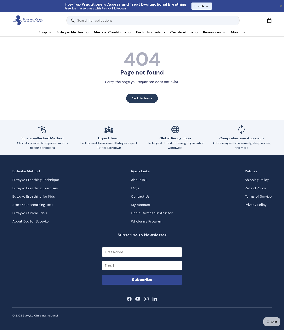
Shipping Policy (257, 180)
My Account (141, 204)
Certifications (182, 32)
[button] (269, 20)
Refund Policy (255, 188)
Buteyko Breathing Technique (35, 180)
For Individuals (148, 32)
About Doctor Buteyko (30, 221)
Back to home (142, 98)
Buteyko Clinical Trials (29, 213)
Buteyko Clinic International (40, 315)
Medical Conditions (110, 32)
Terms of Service (258, 196)
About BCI (139, 180)
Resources (212, 32)
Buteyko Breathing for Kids (33, 196)
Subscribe (142, 279)
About (235, 32)
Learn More (202, 6)
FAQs (135, 188)
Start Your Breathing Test (32, 204)
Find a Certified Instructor (152, 213)
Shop (42, 32)
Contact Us (140, 196)
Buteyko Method (70, 32)
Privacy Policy (256, 204)
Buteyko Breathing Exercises (35, 188)
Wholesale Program (146, 221)
